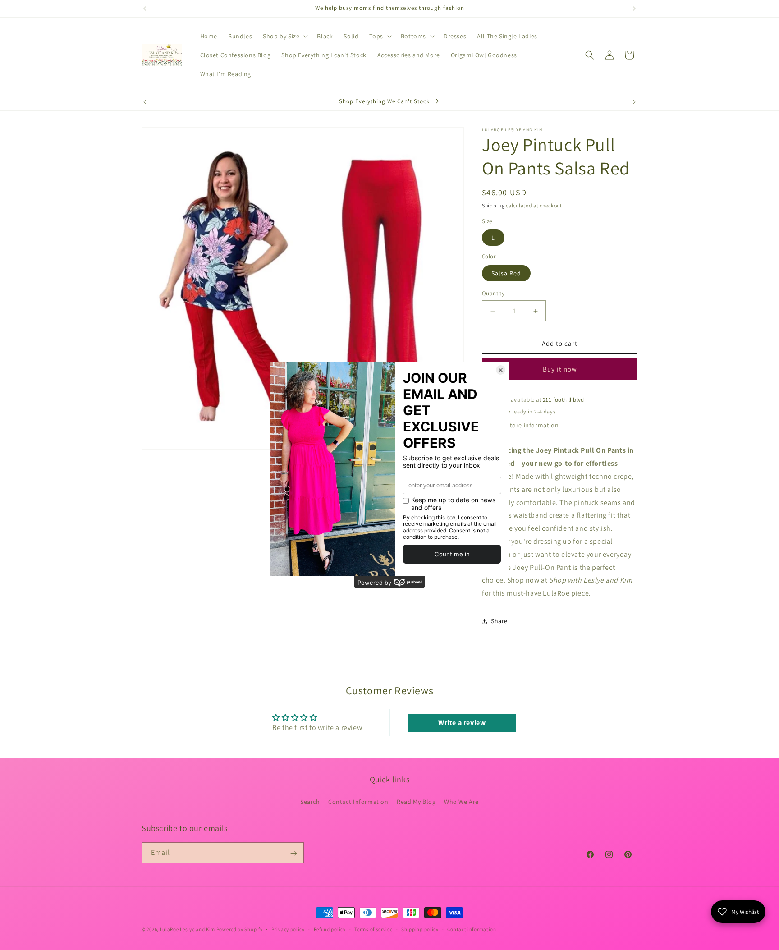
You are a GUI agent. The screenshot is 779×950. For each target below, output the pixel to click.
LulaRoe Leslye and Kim (187, 929)
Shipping (493, 205)
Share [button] (499, 621)
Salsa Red (506, 273)
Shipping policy (420, 929)
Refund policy (330, 929)
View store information (525, 425)
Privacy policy (288, 929)
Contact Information (358, 801)
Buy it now (560, 369)
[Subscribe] (293, 853)
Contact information (471, 929)
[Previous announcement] (145, 8)
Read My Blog (416, 801)
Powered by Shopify (239, 929)
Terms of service (373, 929)
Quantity (493, 293)
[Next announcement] (634, 8)
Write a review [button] (462, 722)
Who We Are (461, 801)
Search (310, 801)
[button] (284, 36)
